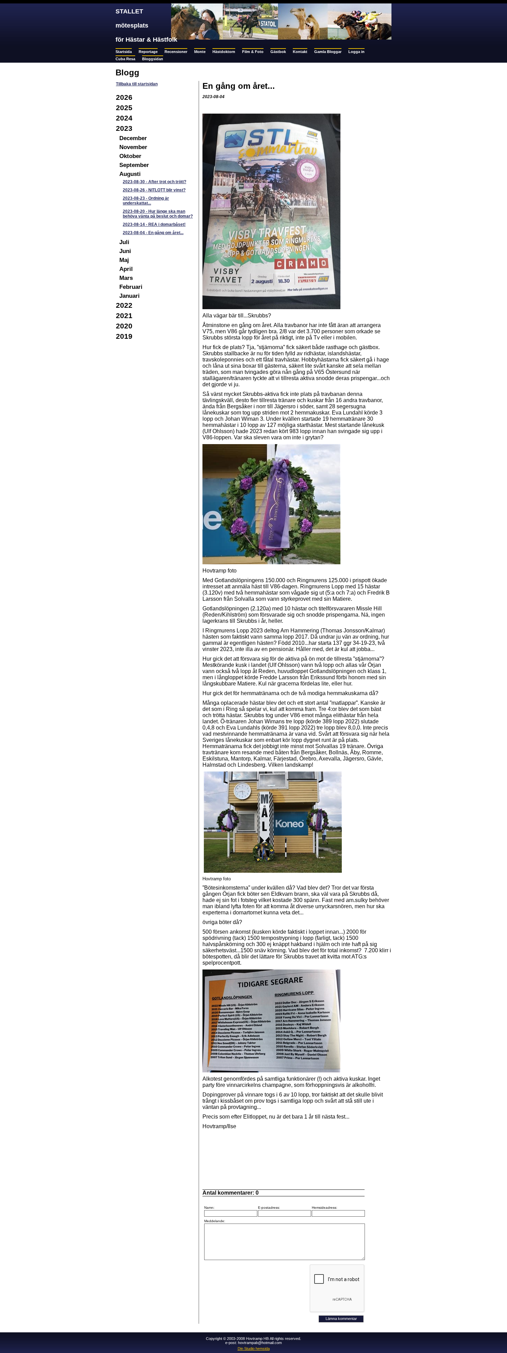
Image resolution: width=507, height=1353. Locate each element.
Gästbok (278, 52)
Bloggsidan (152, 59)
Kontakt (300, 52)
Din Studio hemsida (254, 1348)
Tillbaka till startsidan (137, 84)
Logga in (356, 52)
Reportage (148, 52)
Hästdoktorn (223, 52)
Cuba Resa (125, 59)
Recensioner (176, 52)
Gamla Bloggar (327, 52)
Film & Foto (253, 52)
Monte (200, 52)
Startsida (124, 52)
